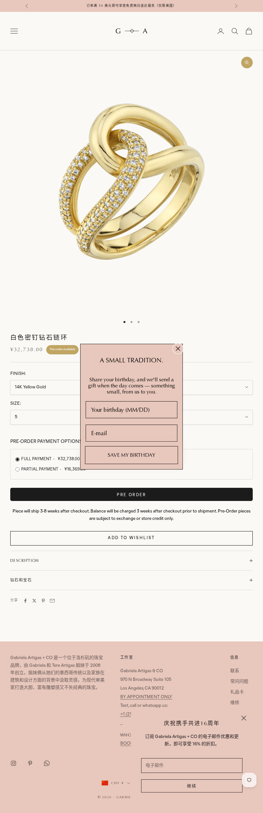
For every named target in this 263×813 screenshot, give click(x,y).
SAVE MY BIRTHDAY (131, 455)
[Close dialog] (178, 348)
